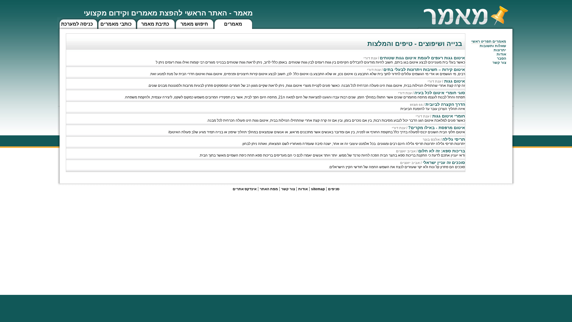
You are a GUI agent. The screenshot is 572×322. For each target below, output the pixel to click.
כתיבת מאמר (155, 24)
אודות (501, 54)
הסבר (501, 58)
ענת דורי (370, 58)
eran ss (416, 105)
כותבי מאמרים (116, 24)
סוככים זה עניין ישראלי (443, 162)
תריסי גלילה (453, 139)
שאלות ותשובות (493, 46)
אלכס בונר (431, 139)
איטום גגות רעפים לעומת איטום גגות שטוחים (422, 57)
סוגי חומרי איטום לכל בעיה (439, 92)
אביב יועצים (406, 151)
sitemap (318, 189)
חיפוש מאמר (194, 24)
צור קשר (288, 189)
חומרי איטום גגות (448, 116)
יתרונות (500, 50)
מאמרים (233, 24)
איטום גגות (454, 81)
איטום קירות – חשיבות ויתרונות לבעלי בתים (424, 69)
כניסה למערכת (77, 24)
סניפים (333, 189)
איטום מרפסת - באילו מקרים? (436, 127)
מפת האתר (269, 189)
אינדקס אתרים (245, 189)
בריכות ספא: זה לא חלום (441, 150)
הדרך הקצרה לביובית (445, 104)
